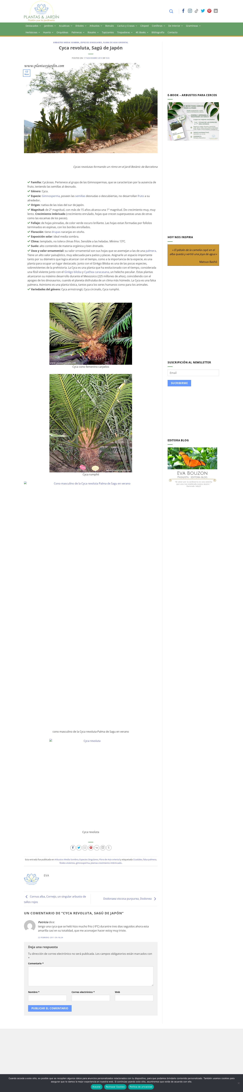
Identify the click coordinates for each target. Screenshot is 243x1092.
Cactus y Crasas (126, 25)
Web (117, 992)
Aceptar (96, 1086)
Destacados (32, 25)
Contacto (172, 32)
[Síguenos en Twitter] (203, 11)
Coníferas (157, 25)
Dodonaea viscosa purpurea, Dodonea (127, 898)
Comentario (36, 963)
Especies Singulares (91, 42)
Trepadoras (123, 32)
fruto (141, 196)
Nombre (34, 992)
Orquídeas (62, 32)
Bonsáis (109, 25)
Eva (108, 58)
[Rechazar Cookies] (239, 1084)
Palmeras (77, 32)
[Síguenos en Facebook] (183, 11)
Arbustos (95, 25)
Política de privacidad (141, 1086)
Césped (144, 25)
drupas (56, 232)
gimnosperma (83, 862)
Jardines (48, 25)
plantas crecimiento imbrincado (106, 862)
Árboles (79, 25)
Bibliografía (158, 32)
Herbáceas (31, 32)
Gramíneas (192, 25)
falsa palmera (149, 859)
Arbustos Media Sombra (66, 42)
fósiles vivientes (67, 862)
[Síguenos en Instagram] (190, 11)
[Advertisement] (195, 65)
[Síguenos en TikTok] (196, 11)
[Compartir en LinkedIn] (103, 848)
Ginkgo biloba (72, 272)
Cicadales (137, 859)
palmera (151, 251)
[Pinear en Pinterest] (91, 848)
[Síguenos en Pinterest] (209, 11)
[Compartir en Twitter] (79, 848)
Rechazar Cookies (115, 1086)
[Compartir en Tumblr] (109, 848)
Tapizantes (108, 32)
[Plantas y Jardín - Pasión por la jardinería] (43, 11)
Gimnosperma (51, 196)
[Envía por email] (85, 848)
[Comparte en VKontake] (97, 848)
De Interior (174, 25)
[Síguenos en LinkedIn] (216, 11)
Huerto (47, 32)
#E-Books (141, 32)
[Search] (172, 11)
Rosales (92, 32)
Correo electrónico (83, 992)
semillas (80, 196)
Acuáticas (64, 25)
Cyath (87, 272)
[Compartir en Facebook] (73, 848)
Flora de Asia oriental (115, 42)
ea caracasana (100, 272)
